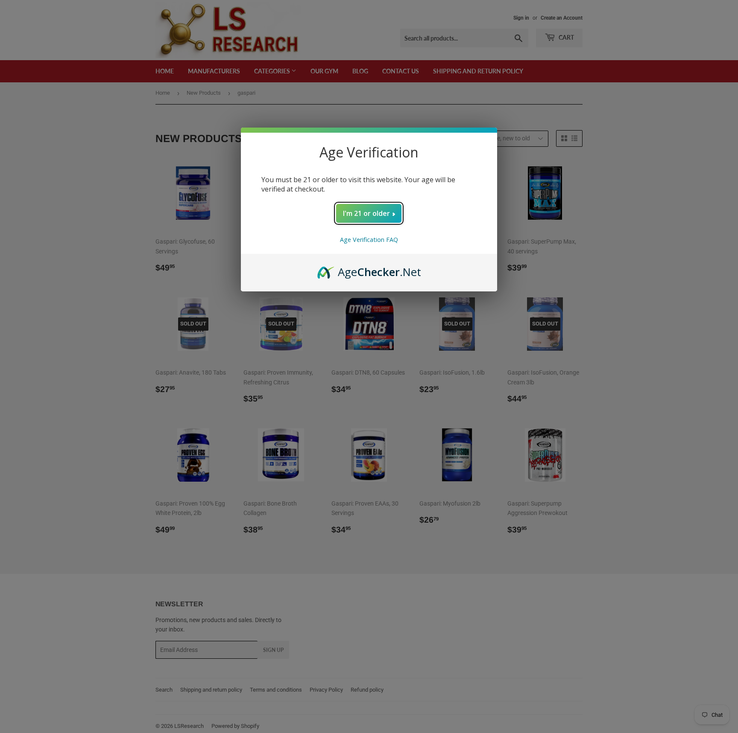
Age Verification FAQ (369, 240)
